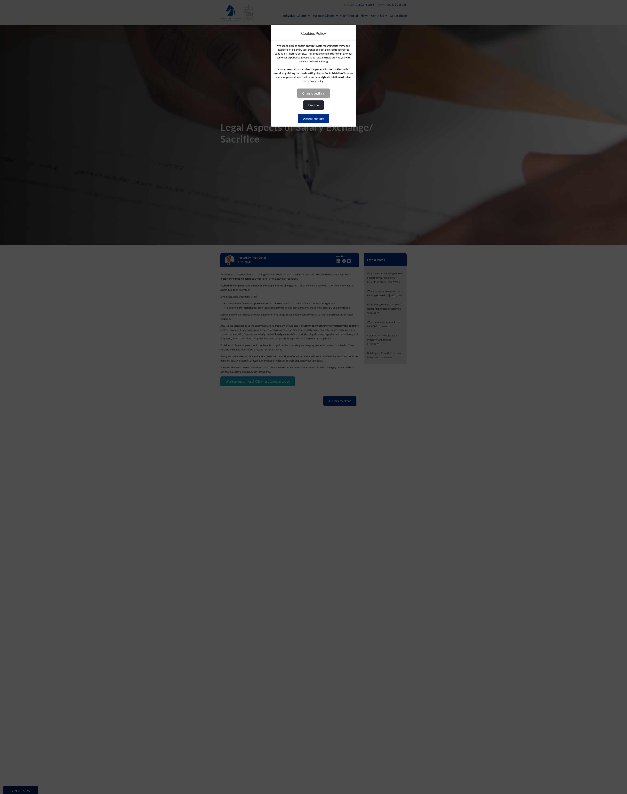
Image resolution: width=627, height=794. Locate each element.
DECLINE (313, 105)
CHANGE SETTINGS (313, 93)
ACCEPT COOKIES (313, 119)
